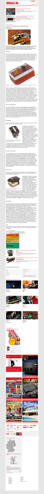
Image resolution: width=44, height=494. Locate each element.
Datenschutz (22, 479)
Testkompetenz (11, 478)
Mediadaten (22, 477)
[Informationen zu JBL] (17, 427)
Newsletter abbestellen (10, 472)
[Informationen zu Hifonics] (14, 427)
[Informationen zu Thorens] (14, 429)
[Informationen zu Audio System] (11, 425)
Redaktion (10, 479)
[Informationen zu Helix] (11, 427)
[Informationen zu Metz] (24, 427)
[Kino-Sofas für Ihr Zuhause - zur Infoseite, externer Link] (11, 11)
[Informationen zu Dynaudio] (21, 425)
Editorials (10, 483)
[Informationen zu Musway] (27, 427)
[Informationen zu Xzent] (21, 429)
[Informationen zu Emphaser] (24, 425)
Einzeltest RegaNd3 (24, 290)
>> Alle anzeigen (18, 13)
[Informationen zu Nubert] (30, 427)
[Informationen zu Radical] (7, 429)
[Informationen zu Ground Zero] (7, 427)
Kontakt (22, 480)
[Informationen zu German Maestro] (34, 425)
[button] (37, 74)
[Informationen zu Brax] (17, 425)
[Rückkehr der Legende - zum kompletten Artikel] (11, 253)
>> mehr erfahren (9, 345)
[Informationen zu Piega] (34, 427)
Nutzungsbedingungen (24, 481)
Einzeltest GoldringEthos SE (8, 306)
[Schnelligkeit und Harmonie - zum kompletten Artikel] (11, 260)
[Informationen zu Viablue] (17, 429)
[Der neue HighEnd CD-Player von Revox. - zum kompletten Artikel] (11, 18)
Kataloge (10, 481)
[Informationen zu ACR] (7, 425)
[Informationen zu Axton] (14, 425)
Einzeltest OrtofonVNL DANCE (8, 290)
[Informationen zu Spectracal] (11, 429)
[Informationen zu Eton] (30, 425)
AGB (21, 478)
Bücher (10, 477)
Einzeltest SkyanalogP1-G (25, 321)
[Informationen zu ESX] (27, 425)
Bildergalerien (10, 480)
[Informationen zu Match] (21, 427)
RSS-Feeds (10, 482)
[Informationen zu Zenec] (24, 429)
